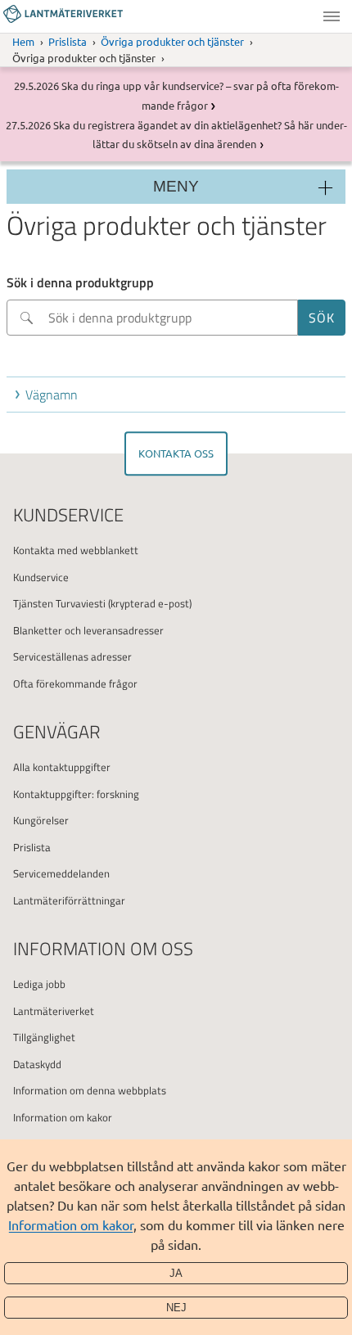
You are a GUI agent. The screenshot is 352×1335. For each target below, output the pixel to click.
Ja (176, 1273)
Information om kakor (70, 1224)
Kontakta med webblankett (75, 550)
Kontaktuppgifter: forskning (76, 794)
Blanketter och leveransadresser (88, 630)
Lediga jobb (39, 984)
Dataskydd (37, 1064)
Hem (23, 41)
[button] (179, 394)
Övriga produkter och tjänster (172, 41)
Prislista (67, 41)
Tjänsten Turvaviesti (59, 603)
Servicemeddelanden (61, 873)
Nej (176, 1307)
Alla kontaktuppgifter (62, 767)
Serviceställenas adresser (72, 656)
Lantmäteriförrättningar (69, 900)
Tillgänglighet (44, 1037)
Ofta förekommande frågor (75, 683)
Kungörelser (41, 820)
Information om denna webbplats (89, 1090)
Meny (331, 16)
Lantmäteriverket (53, 1011)
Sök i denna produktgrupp (80, 282)
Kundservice (41, 577)
